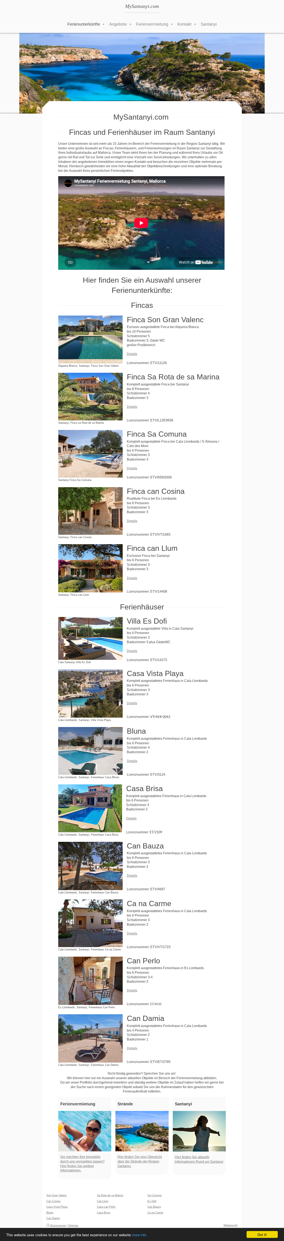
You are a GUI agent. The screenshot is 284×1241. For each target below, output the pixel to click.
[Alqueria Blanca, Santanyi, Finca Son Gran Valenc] (90, 339)
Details (132, 354)
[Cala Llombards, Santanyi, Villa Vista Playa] (90, 693)
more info (139, 1234)
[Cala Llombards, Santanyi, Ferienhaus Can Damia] (90, 1038)
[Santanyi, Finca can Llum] (90, 568)
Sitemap (73, 1225)
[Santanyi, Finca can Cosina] (90, 511)
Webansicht (230, 1225)
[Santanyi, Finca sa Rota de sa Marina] (90, 396)
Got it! (262, 1234)
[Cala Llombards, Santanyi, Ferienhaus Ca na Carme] (90, 923)
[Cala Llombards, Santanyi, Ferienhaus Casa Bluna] (90, 751)
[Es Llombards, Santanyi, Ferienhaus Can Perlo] (90, 981)
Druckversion (58, 1225)
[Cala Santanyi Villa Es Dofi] (90, 638)
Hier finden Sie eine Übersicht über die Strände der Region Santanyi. (139, 1161)
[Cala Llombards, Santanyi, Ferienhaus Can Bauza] (90, 866)
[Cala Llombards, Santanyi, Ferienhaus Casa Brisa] (90, 808)
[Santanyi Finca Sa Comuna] (90, 454)
